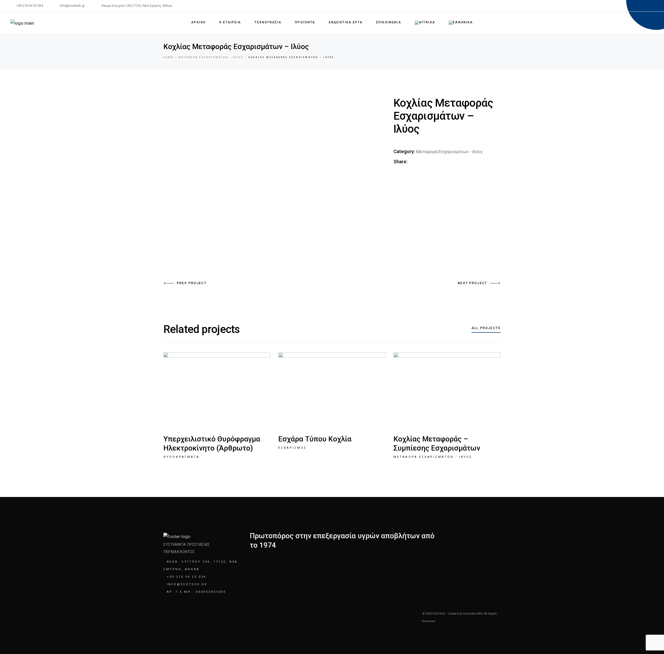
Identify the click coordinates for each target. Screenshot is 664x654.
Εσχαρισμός (292, 447)
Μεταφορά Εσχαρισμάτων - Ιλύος (449, 151)
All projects (486, 328)
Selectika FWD (472, 613)
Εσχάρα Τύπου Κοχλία (314, 439)
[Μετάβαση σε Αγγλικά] (425, 22)
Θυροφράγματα (181, 457)
